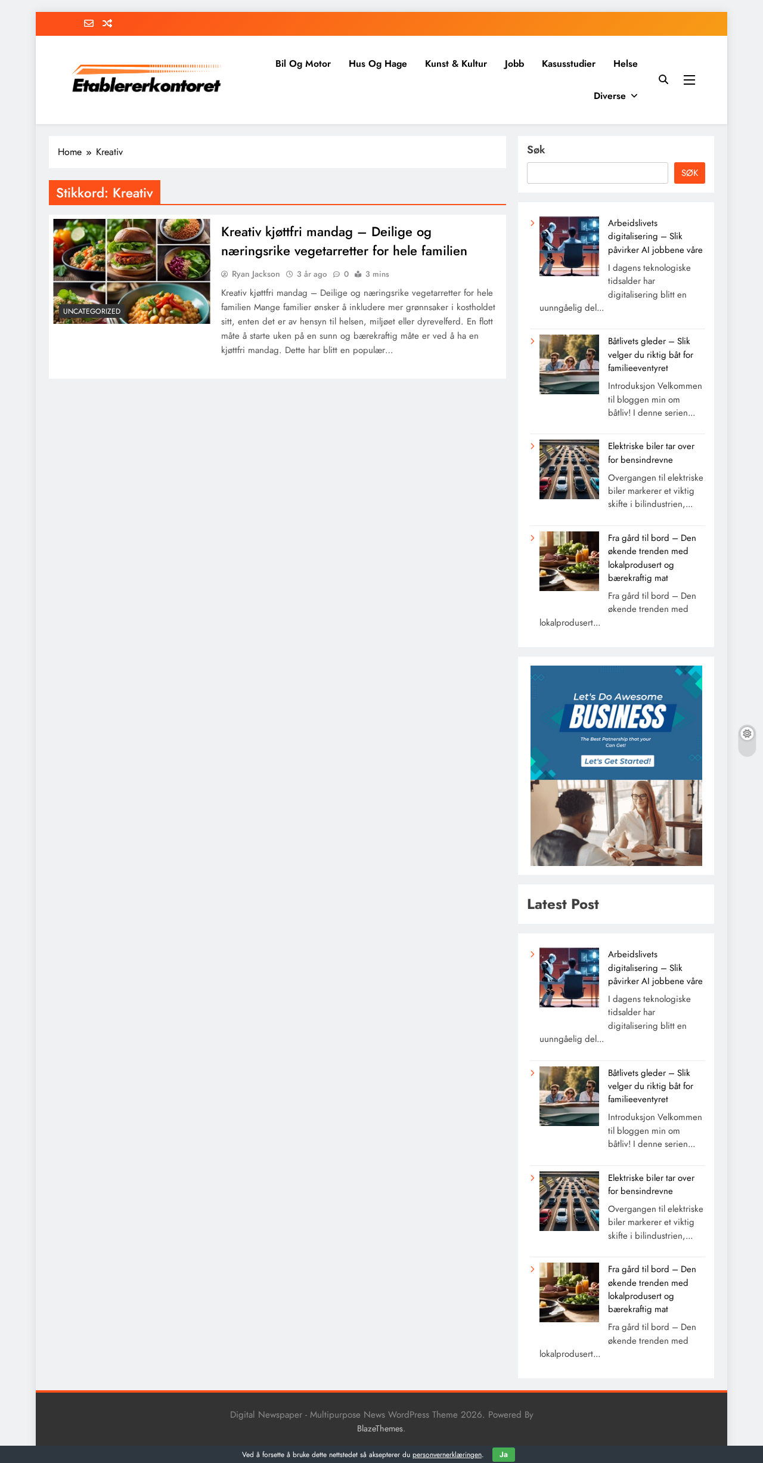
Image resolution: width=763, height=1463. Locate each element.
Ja (504, 1454)
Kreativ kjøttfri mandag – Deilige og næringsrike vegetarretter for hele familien (344, 241)
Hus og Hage (378, 63)
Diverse (610, 96)
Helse (625, 63)
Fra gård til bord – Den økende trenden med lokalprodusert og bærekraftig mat (652, 557)
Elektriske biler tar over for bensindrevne (651, 453)
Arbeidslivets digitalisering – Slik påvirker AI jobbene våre (655, 236)
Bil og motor (303, 63)
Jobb (514, 63)
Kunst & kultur (456, 63)
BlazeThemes (380, 1428)
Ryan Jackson (256, 274)
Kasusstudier (568, 63)
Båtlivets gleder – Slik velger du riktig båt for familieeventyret (650, 355)
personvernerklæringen (447, 1454)
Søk (536, 149)
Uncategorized (91, 311)
